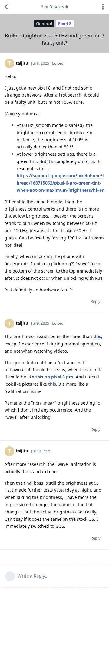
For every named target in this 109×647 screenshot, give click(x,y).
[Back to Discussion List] (6, 7)
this (97, 336)
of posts (52, 7)
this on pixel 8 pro (54, 377)
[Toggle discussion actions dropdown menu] (103, 7)
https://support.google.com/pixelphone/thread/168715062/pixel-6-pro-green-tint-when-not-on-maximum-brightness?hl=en (60, 183)
